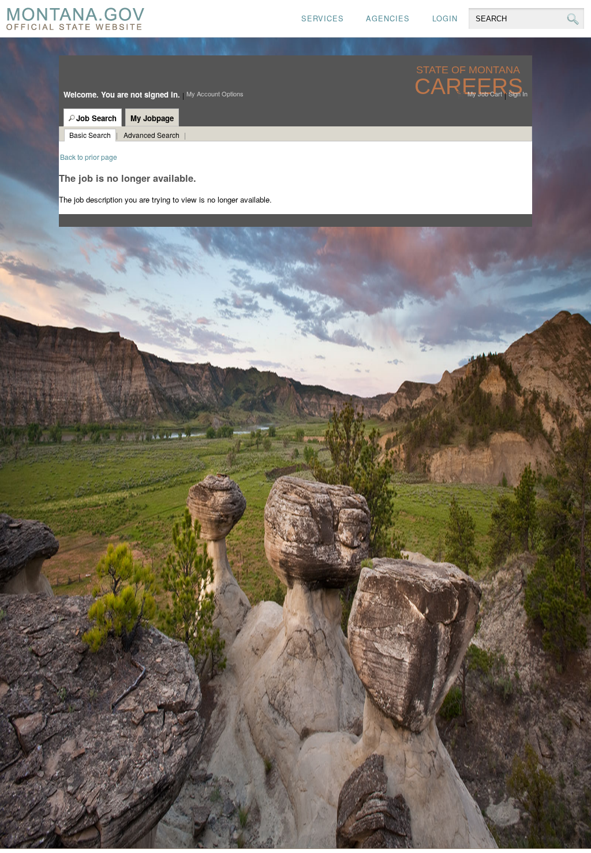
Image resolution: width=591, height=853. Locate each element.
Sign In (518, 93)
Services (322, 18)
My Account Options (215, 93)
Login (445, 18)
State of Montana (469, 70)
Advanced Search (151, 135)
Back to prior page (88, 157)
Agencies (388, 18)
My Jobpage (152, 118)
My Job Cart (484, 93)
